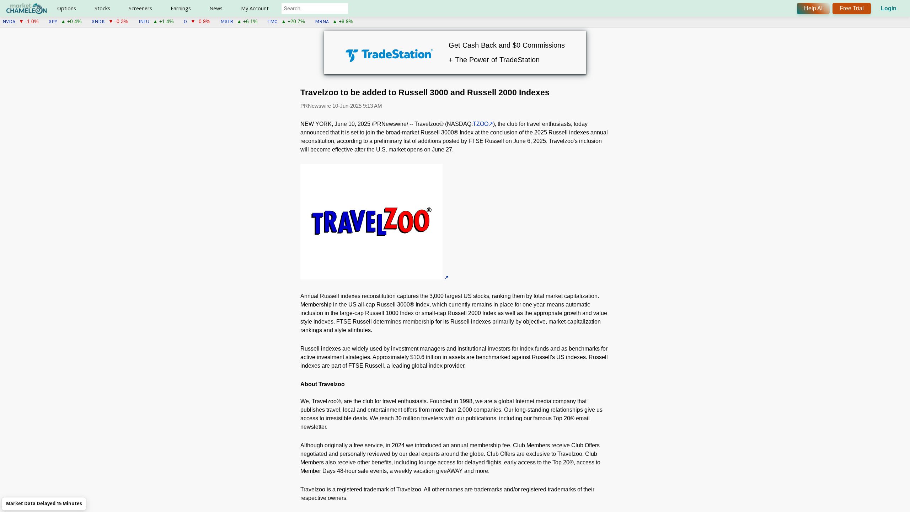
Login (888, 8)
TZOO (480, 124)
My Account (255, 8)
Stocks (102, 8)
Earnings (181, 8)
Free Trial (852, 8)
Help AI (813, 8)
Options (66, 8)
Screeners (140, 8)
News (216, 8)
